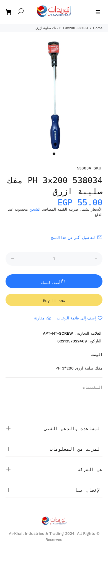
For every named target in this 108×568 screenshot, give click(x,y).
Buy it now (54, 301)
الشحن (34, 209)
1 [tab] (54, 154)
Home (97, 28)
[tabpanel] (54, 95)
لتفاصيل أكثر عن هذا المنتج (73, 237)
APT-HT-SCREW (58, 333)
